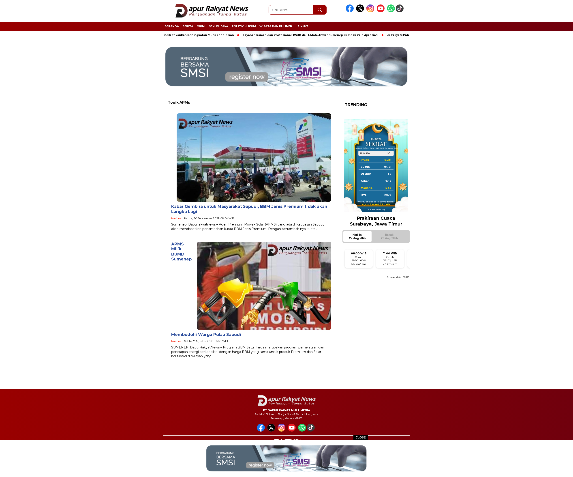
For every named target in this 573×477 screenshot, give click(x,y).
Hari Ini (357, 236)
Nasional (176, 218)
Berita (187, 26)
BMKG (406, 277)
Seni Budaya (218, 26)
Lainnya (302, 26)
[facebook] (350, 11)
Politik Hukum (244, 26)
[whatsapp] (391, 11)
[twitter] (361, 11)
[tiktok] (400, 11)
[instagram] (371, 11)
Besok (389, 236)
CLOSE (361, 437)
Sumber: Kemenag (376, 209)
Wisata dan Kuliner (275, 26)
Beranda (172, 26)
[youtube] (381, 11)
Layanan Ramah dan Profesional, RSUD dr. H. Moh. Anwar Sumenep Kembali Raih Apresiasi (286, 35)
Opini (201, 26)
